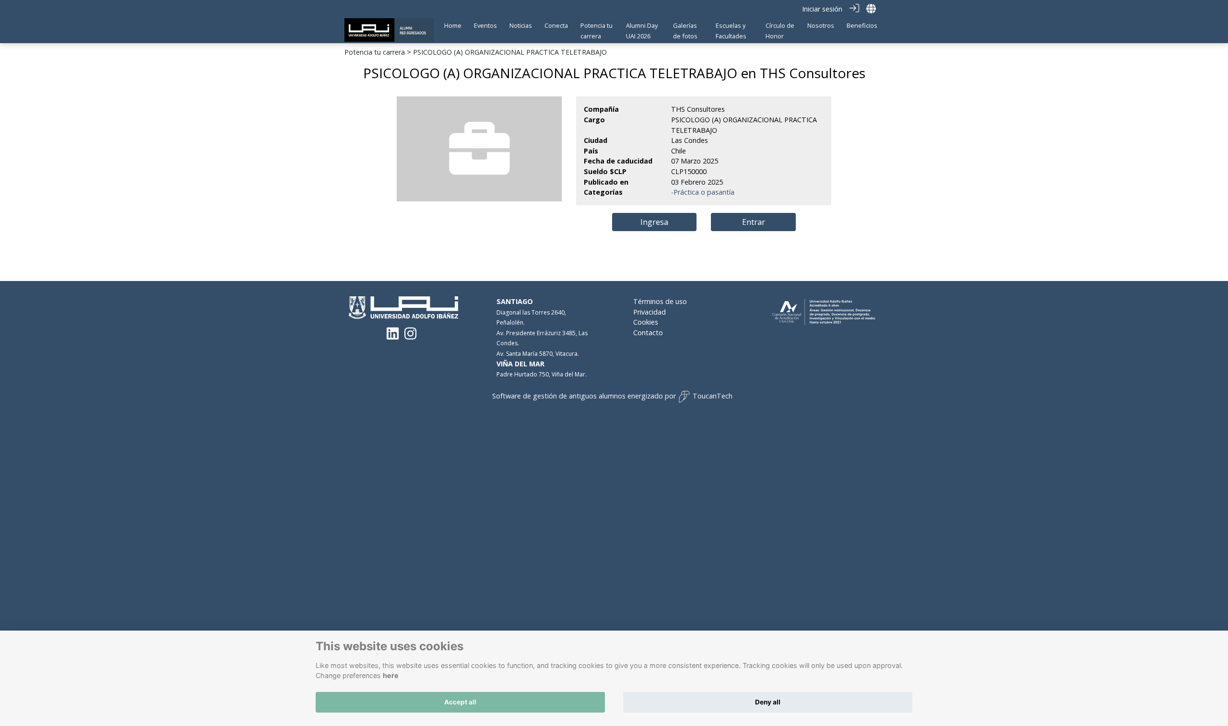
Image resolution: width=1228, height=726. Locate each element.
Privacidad (649, 311)
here (391, 675)
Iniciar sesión (822, 8)
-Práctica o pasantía (702, 192)
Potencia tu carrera (374, 52)
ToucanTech (712, 395)
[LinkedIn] (393, 335)
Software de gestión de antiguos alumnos (559, 395)
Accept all (460, 702)
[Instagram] (410, 335)
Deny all (767, 702)
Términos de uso (660, 301)
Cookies (645, 322)
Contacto (648, 332)
